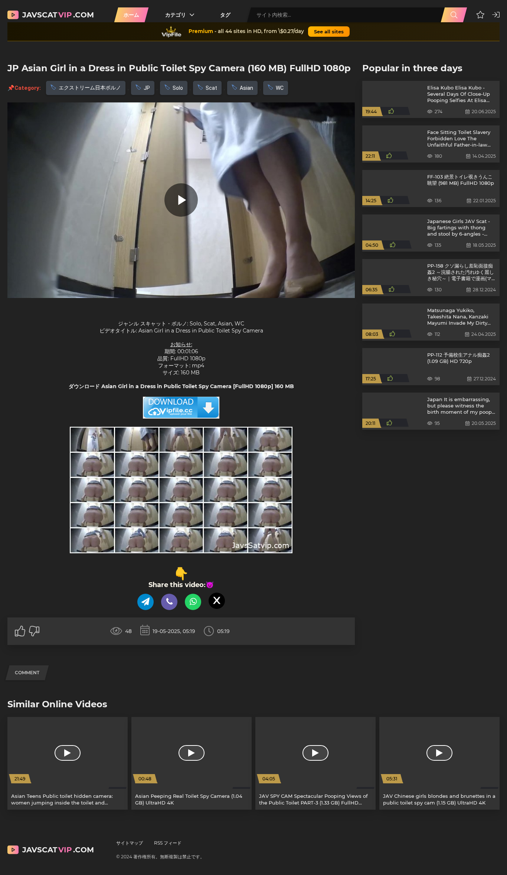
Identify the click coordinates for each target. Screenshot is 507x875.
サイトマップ (129, 843)
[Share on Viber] (169, 602)
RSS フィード (167, 843)
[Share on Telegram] (145, 602)
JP (147, 88)
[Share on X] (217, 601)
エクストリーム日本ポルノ (90, 88)
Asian (246, 88)
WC (280, 88)
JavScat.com (58, 14)
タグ (225, 15)
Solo (178, 88)
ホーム (131, 15)
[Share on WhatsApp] (193, 602)
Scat (211, 88)
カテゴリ (175, 15)
